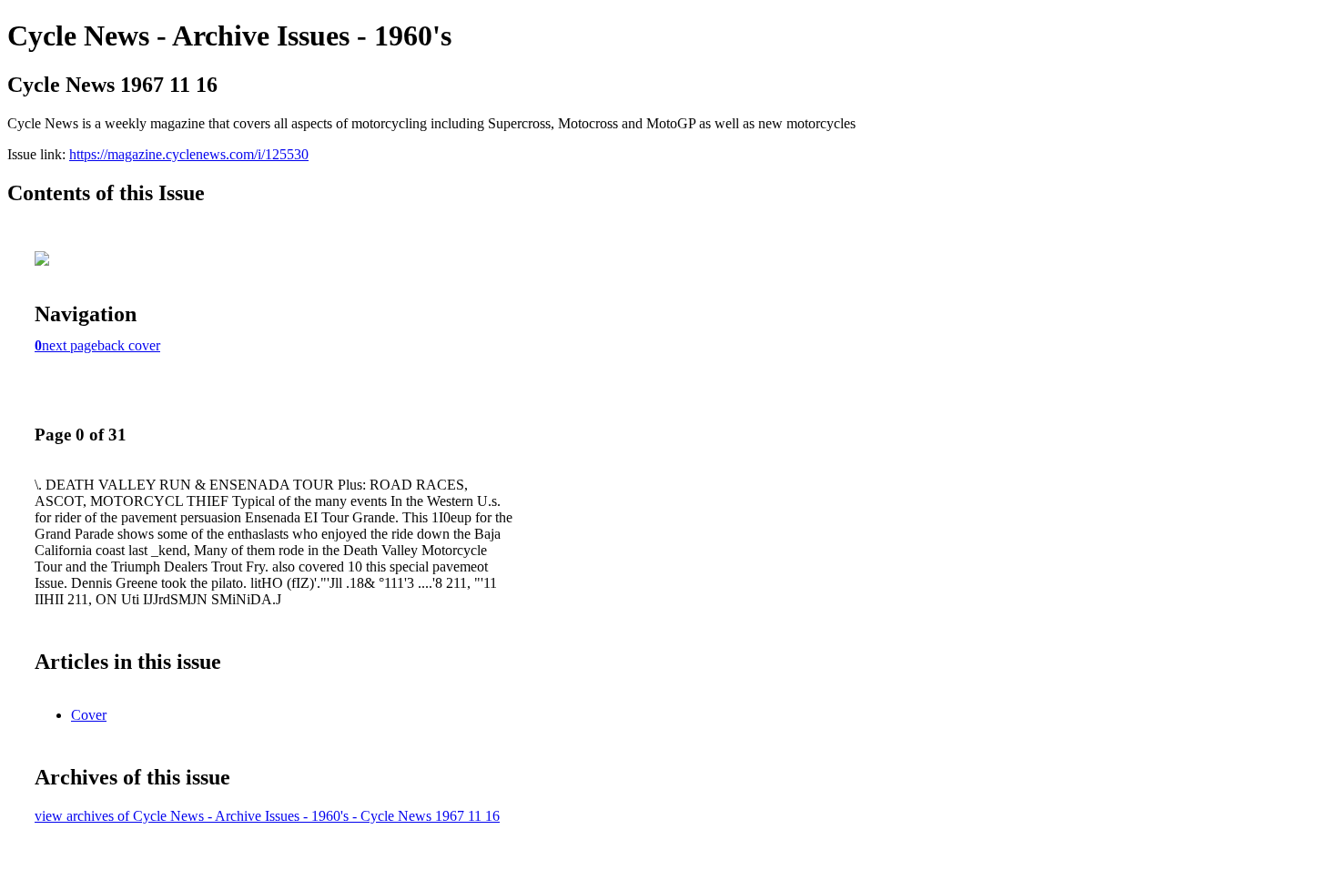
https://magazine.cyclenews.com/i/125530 (189, 154)
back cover (128, 345)
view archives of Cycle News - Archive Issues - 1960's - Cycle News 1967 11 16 (267, 816)
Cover (88, 715)
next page (69, 345)
